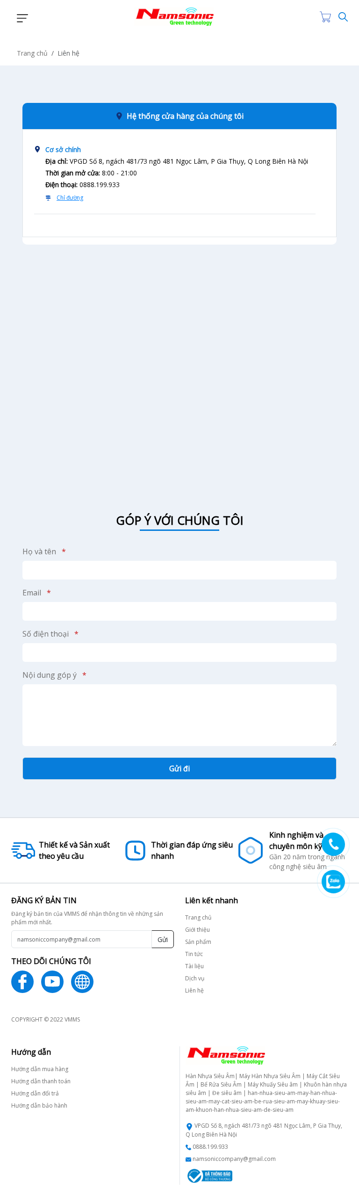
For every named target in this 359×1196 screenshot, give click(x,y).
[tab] (175, 177)
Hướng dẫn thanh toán (41, 1081)
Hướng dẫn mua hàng (39, 1069)
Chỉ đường (70, 198)
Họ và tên (44, 551)
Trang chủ (32, 53)
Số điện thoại (50, 634)
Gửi (163, 939)
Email (36, 592)
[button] (19, 16)
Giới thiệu (197, 930)
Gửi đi (179, 768)
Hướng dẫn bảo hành (39, 1105)
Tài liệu (194, 966)
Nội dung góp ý (54, 675)
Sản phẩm (198, 942)
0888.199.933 (210, 1147)
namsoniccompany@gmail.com (234, 1159)
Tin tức (194, 954)
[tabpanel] (179, 368)
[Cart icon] (327, 17)
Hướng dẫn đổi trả (35, 1093)
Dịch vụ (194, 978)
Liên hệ (194, 990)
